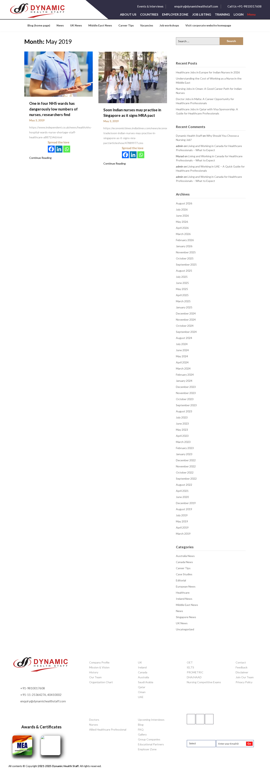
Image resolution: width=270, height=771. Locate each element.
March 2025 (183, 301)
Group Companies (149, 739)
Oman (141, 692)
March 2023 (183, 442)
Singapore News (186, 617)
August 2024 (184, 338)
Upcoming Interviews (151, 719)
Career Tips (126, 25)
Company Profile (99, 662)
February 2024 (185, 374)
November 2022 (186, 466)
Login (239, 14)
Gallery (142, 734)
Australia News (185, 556)
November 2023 (186, 393)
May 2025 (182, 289)
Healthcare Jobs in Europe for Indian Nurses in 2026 (208, 72)
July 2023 (182, 417)
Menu (251, 14)
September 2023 (186, 405)
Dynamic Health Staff (189, 135)
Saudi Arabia (145, 682)
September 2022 (186, 478)
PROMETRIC (195, 672)
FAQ (140, 729)
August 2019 (184, 509)
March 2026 (183, 234)
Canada (142, 672)
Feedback (241, 667)
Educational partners (151, 744)
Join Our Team (245, 677)
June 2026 (182, 215)
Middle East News (100, 25)
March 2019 (183, 533)
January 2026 (184, 246)
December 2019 (186, 503)
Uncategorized (185, 629)
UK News (76, 25)
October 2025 (185, 258)
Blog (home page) (38, 25)
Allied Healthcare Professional (107, 729)
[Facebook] (51, 149)
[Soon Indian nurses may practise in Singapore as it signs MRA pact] (132, 77)
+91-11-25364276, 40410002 (40, 694)
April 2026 (182, 227)
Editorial (181, 580)
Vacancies (146, 25)
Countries (149, 14)
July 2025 (182, 276)
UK (140, 662)
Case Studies (184, 574)
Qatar (141, 687)
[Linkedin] (59, 149)
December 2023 (186, 386)
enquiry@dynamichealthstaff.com (196, 6)
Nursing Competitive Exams (204, 682)
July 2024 (182, 344)
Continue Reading (40, 157)
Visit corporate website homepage (208, 25)
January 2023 (184, 454)
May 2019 (182, 521)
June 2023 (182, 423)
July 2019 (182, 515)
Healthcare (183, 592)
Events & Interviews (150, 6)
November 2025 (186, 252)
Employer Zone (175, 14)
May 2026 (182, 221)
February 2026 (185, 240)
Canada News (184, 562)
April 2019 (182, 527)
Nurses (93, 724)
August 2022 (184, 484)
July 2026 (182, 209)
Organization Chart (101, 682)
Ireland (142, 667)
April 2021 (182, 490)
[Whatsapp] (66, 149)
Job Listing (201, 14)
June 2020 (182, 497)
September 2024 (186, 331)
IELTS (190, 667)
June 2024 (182, 350)
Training (222, 14)
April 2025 (182, 295)
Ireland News (184, 598)
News (60, 25)
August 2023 (184, 411)
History (93, 672)
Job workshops (169, 25)
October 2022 (185, 472)
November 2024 (186, 319)
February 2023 (185, 448)
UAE (140, 697)
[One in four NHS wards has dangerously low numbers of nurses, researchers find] (58, 74)
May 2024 (182, 356)
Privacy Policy (244, 682)
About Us (128, 14)
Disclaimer (242, 672)
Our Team (95, 677)
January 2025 (184, 307)
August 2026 (184, 203)
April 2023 (182, 435)
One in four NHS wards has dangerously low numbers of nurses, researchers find (53, 109)
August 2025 (184, 270)
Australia (143, 677)
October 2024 (185, 325)
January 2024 (184, 380)
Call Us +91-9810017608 (245, 6)
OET (190, 662)
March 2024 (183, 368)
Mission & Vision (99, 667)
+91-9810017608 (32, 688)
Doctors (94, 719)
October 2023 (185, 399)
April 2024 (182, 362)
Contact (241, 662)
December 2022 (186, 460)
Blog (140, 724)
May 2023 (182, 429)
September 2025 (186, 264)
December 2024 (186, 313)
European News (185, 586)
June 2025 (182, 282)
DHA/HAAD (194, 677)
